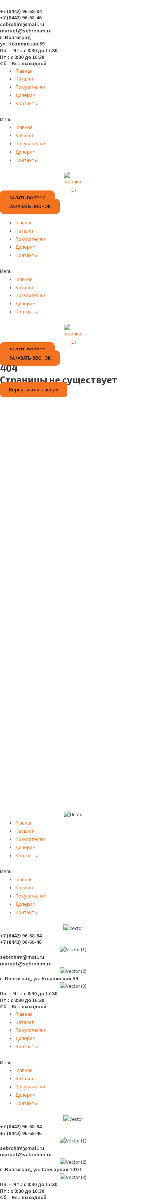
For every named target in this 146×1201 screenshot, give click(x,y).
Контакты (26, 103)
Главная (24, 71)
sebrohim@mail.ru (22, 24)
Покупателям (30, 87)
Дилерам (25, 95)
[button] (73, 120)
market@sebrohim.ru (26, 30)
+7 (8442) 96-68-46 (21, 17)
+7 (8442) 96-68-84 (21, 11)
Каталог (24, 79)
